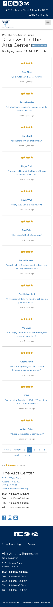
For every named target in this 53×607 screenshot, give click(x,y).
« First (7, 449)
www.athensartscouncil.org (15, 488)
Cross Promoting (11, 544)
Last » (27, 455)
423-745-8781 (9, 485)
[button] (48, 22)
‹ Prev (17, 449)
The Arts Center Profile (20, 35)
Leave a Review (40, 45)
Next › (16, 455)
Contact (32, 544)
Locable (46, 602)
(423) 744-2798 (40, 14)
